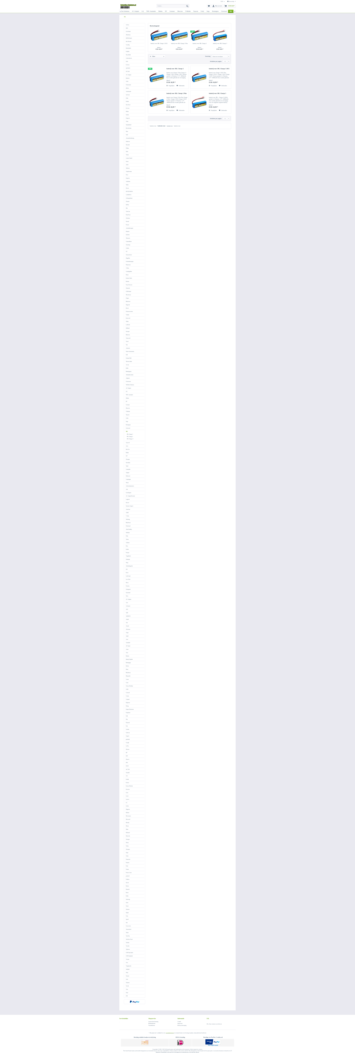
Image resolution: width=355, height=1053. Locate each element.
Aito (127, 622)
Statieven (128, 141)
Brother (127, 281)
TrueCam (128, 211)
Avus (127, 652)
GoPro (127, 746)
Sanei (127, 902)
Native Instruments (130, 351)
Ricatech (128, 889)
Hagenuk (128, 304)
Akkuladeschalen (129, 374)
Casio (127, 682)
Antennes (128, 348)
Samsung (128, 899)
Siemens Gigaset (129, 506)
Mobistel (128, 832)
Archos (127, 24)
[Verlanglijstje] (209, 6)
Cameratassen (129, 58)
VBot (127, 121)
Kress (127, 572)
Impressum (180, 1023)
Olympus (128, 849)
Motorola (128, 836)
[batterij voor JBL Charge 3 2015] (159, 35)
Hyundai (128, 144)
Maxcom (128, 408)
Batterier (128, 78)
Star (127, 922)
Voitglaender (128, 966)
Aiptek (127, 619)
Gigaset (127, 736)
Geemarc (128, 404)
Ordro (127, 856)
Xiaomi (127, 976)
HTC (127, 756)
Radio (127, 368)
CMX (127, 689)
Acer (127, 602)
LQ (126, 391)
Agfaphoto (128, 616)
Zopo (127, 992)
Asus (127, 639)
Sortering (207, 56)
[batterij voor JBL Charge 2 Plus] (179, 35)
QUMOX (128, 68)
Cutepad (127, 699)
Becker (127, 666)
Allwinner (128, 629)
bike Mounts (128, 41)
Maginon (128, 809)
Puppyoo (128, 118)
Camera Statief (129, 158)
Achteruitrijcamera (130, 486)
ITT (126, 456)
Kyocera (128, 789)
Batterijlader (128, 48)
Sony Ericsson (129, 284)
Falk (127, 716)
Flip (127, 719)
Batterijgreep (128, 371)
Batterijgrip (128, 662)
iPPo (127, 762)
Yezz (127, 989)
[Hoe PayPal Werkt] (213, 1041)
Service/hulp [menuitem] (231, 1)
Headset (127, 231)
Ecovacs (127, 108)
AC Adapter (128, 388)
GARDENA (128, 194)
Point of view (129, 872)
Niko (127, 131)
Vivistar (127, 959)
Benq (127, 669)
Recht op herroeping (182, 1025)
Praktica (127, 879)
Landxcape (128, 576)
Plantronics (128, 264)
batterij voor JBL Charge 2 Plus (179, 43)
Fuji (127, 726)
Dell (127, 354)
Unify (127, 418)
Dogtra (127, 298)
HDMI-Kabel (129, 38)
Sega (127, 421)
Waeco (127, 482)
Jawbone (128, 94)
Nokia (127, 846)
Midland (128, 328)
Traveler (127, 946)
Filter (127, 536)
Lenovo (127, 799)
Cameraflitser (129, 241)
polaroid (127, 876)
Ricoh (127, 892)
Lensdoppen (128, 492)
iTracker (127, 201)
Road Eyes (128, 214)
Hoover (127, 502)
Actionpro (128, 606)
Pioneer (127, 224)
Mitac (127, 829)
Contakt (179, 1021)
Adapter (127, 472)
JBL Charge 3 (130, 434)
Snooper (128, 331)
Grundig (128, 44)
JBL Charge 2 (130, 436)
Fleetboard (128, 526)
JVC (127, 776)
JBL (127, 431)
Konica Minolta (129, 786)
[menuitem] (173, 6)
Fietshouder (128, 84)
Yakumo (128, 982)
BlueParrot (128, 522)
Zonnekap (128, 244)
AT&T (127, 512)
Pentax (127, 869)
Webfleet (128, 532)
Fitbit (127, 98)
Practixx (127, 586)
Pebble (127, 101)
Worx (127, 596)
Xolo (127, 979)
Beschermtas (128, 128)
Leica (127, 792)
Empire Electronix (130, 709)
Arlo (127, 489)
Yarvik (127, 986)
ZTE (127, 996)
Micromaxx (128, 816)
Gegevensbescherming (153, 1021)
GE (126, 251)
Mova (127, 582)
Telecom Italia (129, 361)
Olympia (128, 459)
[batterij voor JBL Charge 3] (220, 35)
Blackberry (128, 672)
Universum (128, 381)
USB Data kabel (129, 952)
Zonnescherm (129, 254)
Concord (128, 692)
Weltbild (127, 969)
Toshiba (127, 942)
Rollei (127, 896)
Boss (127, 546)
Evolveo (127, 64)
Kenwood (128, 318)
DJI (126, 569)
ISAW (127, 766)
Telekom (128, 168)
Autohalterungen (129, 228)
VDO (127, 81)
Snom (127, 161)
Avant (127, 649)
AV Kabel (128, 646)
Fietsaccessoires (129, 311)
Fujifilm (127, 51)
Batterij (127, 656)
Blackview (128, 301)
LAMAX (128, 324)
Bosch (127, 308)
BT (126, 401)
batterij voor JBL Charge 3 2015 (159, 43)
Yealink (127, 314)
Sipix (127, 151)
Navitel (127, 221)
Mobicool (128, 476)
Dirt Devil (128, 104)
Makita (127, 398)
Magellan (128, 258)
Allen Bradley (129, 529)
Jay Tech (128, 769)
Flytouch (128, 722)
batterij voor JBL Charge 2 (200, 43)
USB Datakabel (129, 956)
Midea (127, 111)
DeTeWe (128, 234)
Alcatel (127, 626)
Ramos (127, 886)
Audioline (128, 181)
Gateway (128, 732)
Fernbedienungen (129, 261)
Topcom (127, 414)
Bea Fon (128, 449)
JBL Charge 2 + (130, 439)
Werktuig (128, 519)
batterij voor (153, 126)
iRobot (127, 88)
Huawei (127, 759)
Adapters (128, 378)
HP (126, 752)
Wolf (127, 134)
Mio (127, 208)
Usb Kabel (128, 31)
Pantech (127, 862)
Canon (127, 679)
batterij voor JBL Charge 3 (220, 43)
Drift (127, 61)
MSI (127, 28)
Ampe (127, 632)
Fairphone (128, 712)
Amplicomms (129, 171)
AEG (127, 609)
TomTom (128, 936)
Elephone (128, 702)
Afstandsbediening (130, 138)
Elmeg (127, 706)
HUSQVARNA (129, 191)
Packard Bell (128, 358)
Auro (127, 446)
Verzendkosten (151, 1025)
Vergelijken (171, 85)
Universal (128, 428)
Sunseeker (128, 592)
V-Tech (127, 516)
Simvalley (128, 462)
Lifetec (127, 806)
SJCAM (128, 71)
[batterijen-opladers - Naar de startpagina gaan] (128, 6)
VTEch (127, 268)
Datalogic (128, 559)
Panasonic (128, 859)
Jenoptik (128, 772)
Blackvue (128, 334)
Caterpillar (128, 469)
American (128, 509)
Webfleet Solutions (130, 384)
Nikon (127, 842)
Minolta (127, 822)
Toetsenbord (128, 929)
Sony (127, 916)
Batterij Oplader (129, 659)
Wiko (127, 972)
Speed (127, 919)
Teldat (127, 184)
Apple (127, 636)
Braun (127, 274)
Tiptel (127, 466)
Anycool (128, 442)
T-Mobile (128, 411)
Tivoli (127, 341)
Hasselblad (128, 54)
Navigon (128, 839)
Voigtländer (128, 556)
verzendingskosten (170, 1033)
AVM (127, 164)
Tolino (127, 932)
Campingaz (128, 479)
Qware (127, 882)
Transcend (128, 338)
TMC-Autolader (129, 394)
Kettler (127, 549)
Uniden (127, 248)
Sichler (127, 114)
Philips (127, 148)
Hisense (127, 749)
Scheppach (128, 589)
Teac (127, 344)
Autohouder (128, 91)
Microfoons (128, 294)
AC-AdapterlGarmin (130, 496)
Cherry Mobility (129, 686)
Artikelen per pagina (216, 61)
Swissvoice (128, 926)
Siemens (128, 909)
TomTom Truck (129, 939)
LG (126, 802)
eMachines (128, 34)
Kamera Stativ (129, 278)
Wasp (127, 562)
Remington (128, 424)
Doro (127, 174)
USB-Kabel (128, 291)
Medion (127, 812)
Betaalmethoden (151, 1023)
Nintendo (128, 288)
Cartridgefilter (129, 271)
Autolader (128, 642)
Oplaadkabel (128, 124)
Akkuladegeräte (129, 566)
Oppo (127, 852)
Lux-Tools (128, 579)
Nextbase (128, 218)
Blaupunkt (128, 676)
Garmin (127, 729)
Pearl (127, 866)
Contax (127, 696)
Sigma (127, 912)
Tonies (127, 539)
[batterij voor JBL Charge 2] (199, 35)
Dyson (127, 188)
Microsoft (128, 819)
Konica (127, 782)
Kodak (127, 779)
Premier (127, 552)
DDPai (127, 204)
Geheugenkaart (129, 198)
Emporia (128, 178)
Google (127, 742)
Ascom (127, 364)
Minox (127, 826)
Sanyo (127, 906)
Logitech (128, 499)
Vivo (127, 962)
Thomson (128, 238)
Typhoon (128, 949)
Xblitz (127, 321)
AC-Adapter (128, 74)
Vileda (127, 154)
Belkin (127, 452)
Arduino (128, 542)
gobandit (128, 739)
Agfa (127, 612)
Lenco (127, 796)
